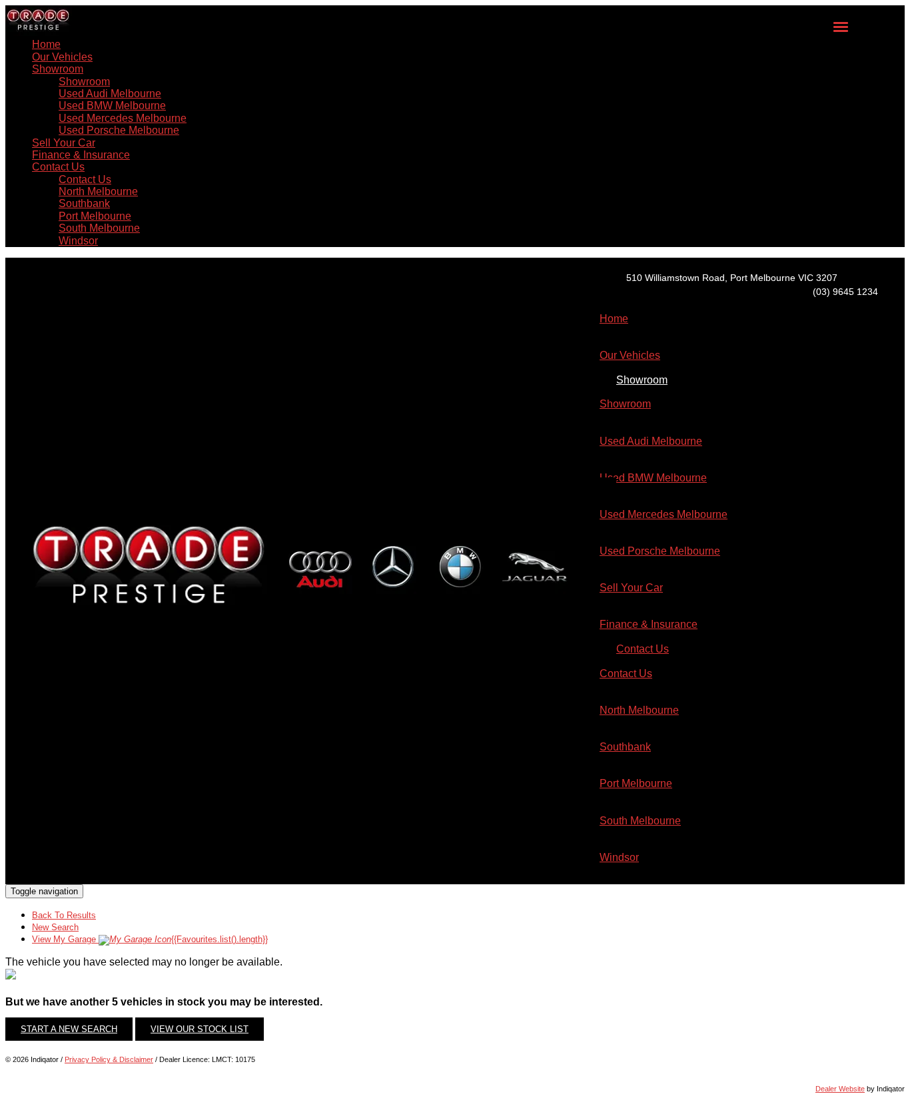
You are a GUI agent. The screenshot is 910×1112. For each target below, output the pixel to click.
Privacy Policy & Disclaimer (109, 1059)
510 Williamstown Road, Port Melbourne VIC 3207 (731, 277)
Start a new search (69, 1029)
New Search (55, 927)
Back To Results (64, 915)
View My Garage (150, 939)
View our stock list (199, 1029)
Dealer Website (840, 1089)
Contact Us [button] (58, 166)
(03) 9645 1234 (845, 291)
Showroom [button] (57, 69)
